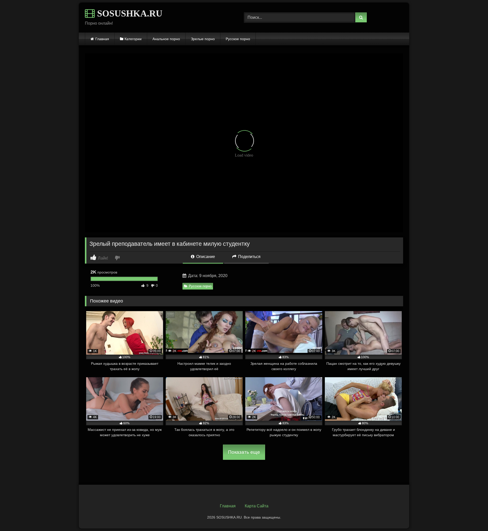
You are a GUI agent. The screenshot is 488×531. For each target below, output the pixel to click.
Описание (205, 256)
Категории (133, 39)
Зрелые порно (203, 39)
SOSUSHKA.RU (128, 13)
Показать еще (244, 452)
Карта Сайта (256, 506)
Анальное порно (166, 39)
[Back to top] (472, 516)
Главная (102, 39)
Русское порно (238, 39)
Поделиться (249, 256)
